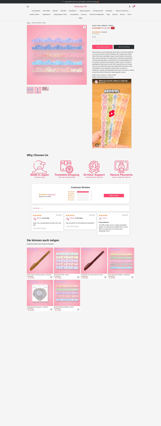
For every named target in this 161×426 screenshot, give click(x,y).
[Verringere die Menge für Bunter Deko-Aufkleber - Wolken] (93, 40)
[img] (37, 215)
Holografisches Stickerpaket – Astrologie (37, 307)
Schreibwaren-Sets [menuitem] (98, 10)
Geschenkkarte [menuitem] (74, 14)
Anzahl (94, 37)
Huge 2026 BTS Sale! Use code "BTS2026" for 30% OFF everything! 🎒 (82, 1)
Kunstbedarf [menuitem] (109, 10)
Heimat (28, 22)
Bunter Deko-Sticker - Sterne (61, 274)
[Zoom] (84, 27)
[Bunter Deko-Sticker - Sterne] (67, 261)
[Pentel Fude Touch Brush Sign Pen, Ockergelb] (40, 261)
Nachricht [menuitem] (114, 14)
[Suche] (28, 6)
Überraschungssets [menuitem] (85, 10)
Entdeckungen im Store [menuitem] (60, 14)
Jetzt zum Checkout (123, 47)
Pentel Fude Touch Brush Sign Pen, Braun (92, 274)
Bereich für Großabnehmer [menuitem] (97, 14)
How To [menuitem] (129, 14)
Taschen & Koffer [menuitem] (34, 14)
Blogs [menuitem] (108, 14)
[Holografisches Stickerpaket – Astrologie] (40, 293)
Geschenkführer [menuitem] (36, 10)
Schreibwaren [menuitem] (72, 10)
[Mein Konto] (129, 6)
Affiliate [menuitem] (80, 18)
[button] (96, 32)
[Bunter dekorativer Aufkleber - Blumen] (67, 293)
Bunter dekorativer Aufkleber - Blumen (64, 307)
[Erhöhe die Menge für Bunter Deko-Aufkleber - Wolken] (99, 40)
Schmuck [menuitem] (83, 14)
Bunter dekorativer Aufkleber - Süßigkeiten (119, 274)
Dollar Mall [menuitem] (63, 10)
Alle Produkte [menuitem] (46, 10)
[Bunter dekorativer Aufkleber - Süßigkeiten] (121, 261)
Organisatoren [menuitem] (46, 14)
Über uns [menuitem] (122, 14)
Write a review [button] (114, 195)
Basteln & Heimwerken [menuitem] (122, 10)
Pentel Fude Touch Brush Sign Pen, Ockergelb (39, 274)
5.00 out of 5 (51, 194)
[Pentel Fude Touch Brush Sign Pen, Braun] (94, 261)
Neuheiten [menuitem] (55, 10)
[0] (132, 6)
